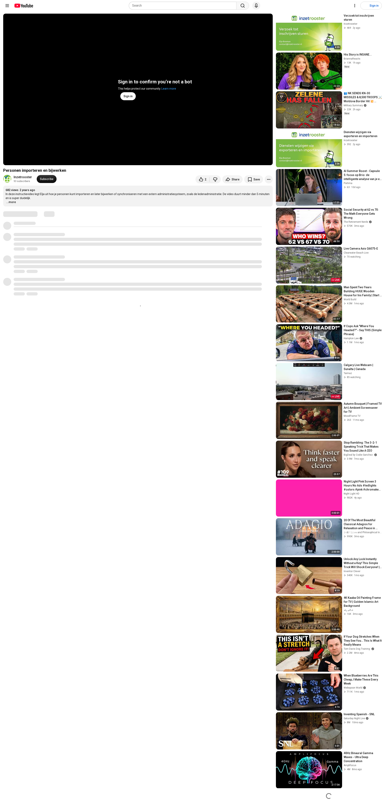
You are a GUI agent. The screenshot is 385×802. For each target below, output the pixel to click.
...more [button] (11, 202)
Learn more (168, 88)
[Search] (242, 6)
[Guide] (7, 5)
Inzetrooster (23, 177)
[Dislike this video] (215, 179)
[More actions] (269, 179)
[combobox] (183, 5)
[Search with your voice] (256, 6)
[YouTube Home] (23, 5)
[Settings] (354, 5)
